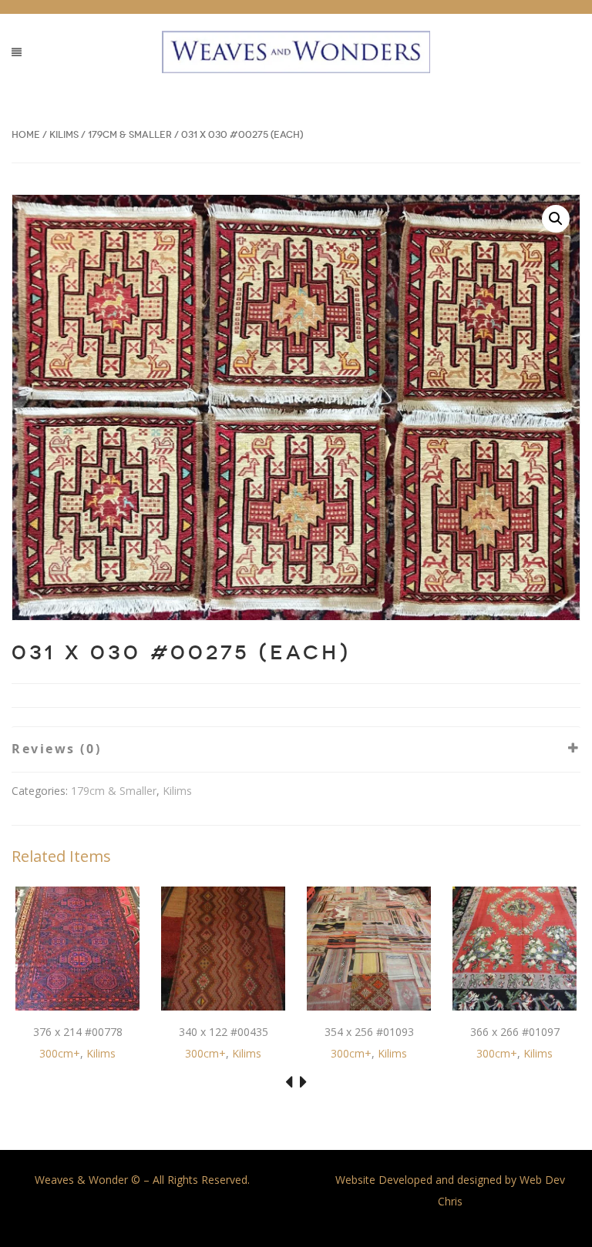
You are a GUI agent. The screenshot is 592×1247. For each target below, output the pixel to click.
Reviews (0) (56, 748)
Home (26, 134)
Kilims (64, 134)
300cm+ (59, 1053)
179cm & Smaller (130, 134)
